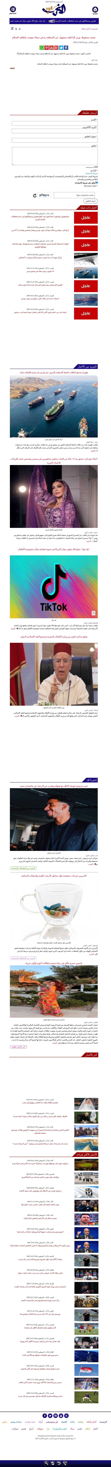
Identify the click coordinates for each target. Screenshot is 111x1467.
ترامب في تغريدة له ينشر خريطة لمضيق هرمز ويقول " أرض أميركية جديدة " (40, 1144)
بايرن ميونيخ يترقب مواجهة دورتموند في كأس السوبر (40, 1369)
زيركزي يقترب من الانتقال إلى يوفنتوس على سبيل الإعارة (40, 1191)
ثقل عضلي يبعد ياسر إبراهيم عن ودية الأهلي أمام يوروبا (40, 1341)
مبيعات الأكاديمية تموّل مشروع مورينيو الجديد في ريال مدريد (40, 1259)
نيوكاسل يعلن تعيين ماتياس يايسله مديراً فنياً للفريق (40, 1177)
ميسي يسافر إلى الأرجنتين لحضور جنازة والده (40, 1218)
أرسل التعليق (90, 201)
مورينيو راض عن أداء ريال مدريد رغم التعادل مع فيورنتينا (40, 1314)
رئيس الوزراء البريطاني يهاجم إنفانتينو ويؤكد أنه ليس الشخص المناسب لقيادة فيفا (40, 1246)
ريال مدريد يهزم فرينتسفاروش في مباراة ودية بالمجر (40, 1300)
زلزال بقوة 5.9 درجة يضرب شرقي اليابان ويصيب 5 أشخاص (40, 257)
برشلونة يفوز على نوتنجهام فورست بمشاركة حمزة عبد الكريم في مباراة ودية (40, 1163)
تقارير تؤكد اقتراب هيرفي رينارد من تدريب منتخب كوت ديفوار (40, 1273)
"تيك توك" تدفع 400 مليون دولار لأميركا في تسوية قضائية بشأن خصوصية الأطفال (54, 549)
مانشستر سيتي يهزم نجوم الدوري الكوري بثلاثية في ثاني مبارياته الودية (40, 1287)
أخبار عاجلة (86, 29)
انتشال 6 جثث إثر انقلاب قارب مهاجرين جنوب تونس (40, 299)
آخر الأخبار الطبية (18, 1047)
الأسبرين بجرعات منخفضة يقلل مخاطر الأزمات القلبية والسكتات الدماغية (53, 876)
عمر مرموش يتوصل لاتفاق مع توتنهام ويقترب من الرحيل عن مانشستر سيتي (54, 786)
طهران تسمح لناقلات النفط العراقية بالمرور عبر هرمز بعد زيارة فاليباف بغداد (54, 372)
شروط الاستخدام (91, 173)
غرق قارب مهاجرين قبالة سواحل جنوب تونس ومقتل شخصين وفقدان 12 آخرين (40, 230)
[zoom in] (12, 28)
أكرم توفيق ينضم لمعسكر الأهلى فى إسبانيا (40, 1328)
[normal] (15, 28)
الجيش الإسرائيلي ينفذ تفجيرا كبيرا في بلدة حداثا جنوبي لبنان (40, 285)
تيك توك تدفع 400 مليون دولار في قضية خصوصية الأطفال (34, 21)
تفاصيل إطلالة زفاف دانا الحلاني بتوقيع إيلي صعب (40, 1103)
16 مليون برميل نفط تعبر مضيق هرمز (40, 271)
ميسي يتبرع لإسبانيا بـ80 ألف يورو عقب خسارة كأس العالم (40, 1382)
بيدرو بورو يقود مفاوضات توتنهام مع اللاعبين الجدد (40, 1355)
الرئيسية (95, 29)
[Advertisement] (54, 91)
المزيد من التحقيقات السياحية (23, 868)
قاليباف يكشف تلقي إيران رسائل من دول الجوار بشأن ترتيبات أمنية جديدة (40, 1116)
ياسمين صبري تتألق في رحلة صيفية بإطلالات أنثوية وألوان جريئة (53, 963)
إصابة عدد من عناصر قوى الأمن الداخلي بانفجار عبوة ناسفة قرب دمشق (40, 312)
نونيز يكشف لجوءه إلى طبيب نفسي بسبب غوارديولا (40, 1204)
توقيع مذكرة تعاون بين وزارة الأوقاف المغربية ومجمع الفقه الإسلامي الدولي (53, 636)
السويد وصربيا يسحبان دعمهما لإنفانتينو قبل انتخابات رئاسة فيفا (40, 1232)
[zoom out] (19, 28)
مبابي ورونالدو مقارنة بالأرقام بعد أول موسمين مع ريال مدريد (40, 1396)
